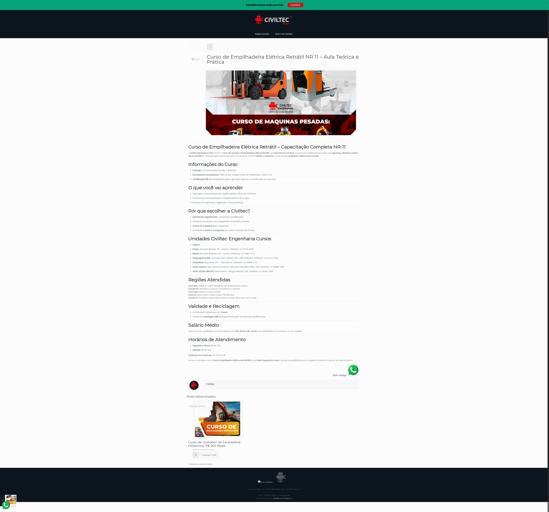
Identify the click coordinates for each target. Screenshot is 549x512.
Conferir (295, 5)
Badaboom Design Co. (283, 498)
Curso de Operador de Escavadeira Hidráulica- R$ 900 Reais (214, 443)
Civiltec (210, 384)
